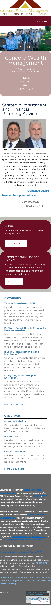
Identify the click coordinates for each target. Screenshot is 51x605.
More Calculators (15, 468)
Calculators (12, 415)
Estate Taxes (11, 436)
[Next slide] (48, 42)
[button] (41, 21)
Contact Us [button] (14, 243)
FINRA (37, 496)
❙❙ (29, 46)
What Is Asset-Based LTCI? (19, 303)
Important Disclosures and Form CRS (32, 580)
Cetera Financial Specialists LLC (29, 536)
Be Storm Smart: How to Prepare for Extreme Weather (25, 329)
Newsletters (12, 297)
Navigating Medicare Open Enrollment (20, 376)
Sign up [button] (12, 281)
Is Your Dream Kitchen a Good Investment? (21, 352)
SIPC (44, 496)
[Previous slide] (3, 42)
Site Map (4, 592)
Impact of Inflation (15, 421)
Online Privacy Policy (11, 577)
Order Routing (8, 583)
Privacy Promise (31, 577)
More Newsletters (15, 404)
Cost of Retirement (15, 451)
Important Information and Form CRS (20, 552)
